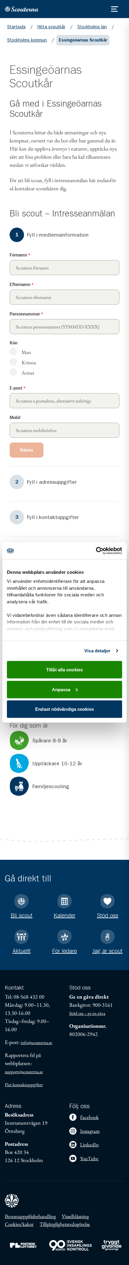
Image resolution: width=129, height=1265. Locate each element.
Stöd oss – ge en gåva (87, 1013)
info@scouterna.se (36, 1042)
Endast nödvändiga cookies (64, 709)
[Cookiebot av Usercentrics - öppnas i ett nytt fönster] (96, 551)
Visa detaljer (97, 650)
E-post (18, 388)
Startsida (16, 27)
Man (26, 352)
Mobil (15, 417)
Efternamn (22, 284)
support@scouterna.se (24, 1071)
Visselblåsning (75, 1216)
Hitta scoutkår (51, 27)
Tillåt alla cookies (64, 669)
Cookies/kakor (19, 1224)
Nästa (26, 450)
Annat (28, 372)
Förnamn (20, 255)
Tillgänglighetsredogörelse (65, 1224)
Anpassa (61, 689)
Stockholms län (92, 27)
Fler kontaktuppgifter (24, 1084)
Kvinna (29, 362)
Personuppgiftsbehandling (30, 1216)
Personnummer (26, 314)
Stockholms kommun (27, 40)
